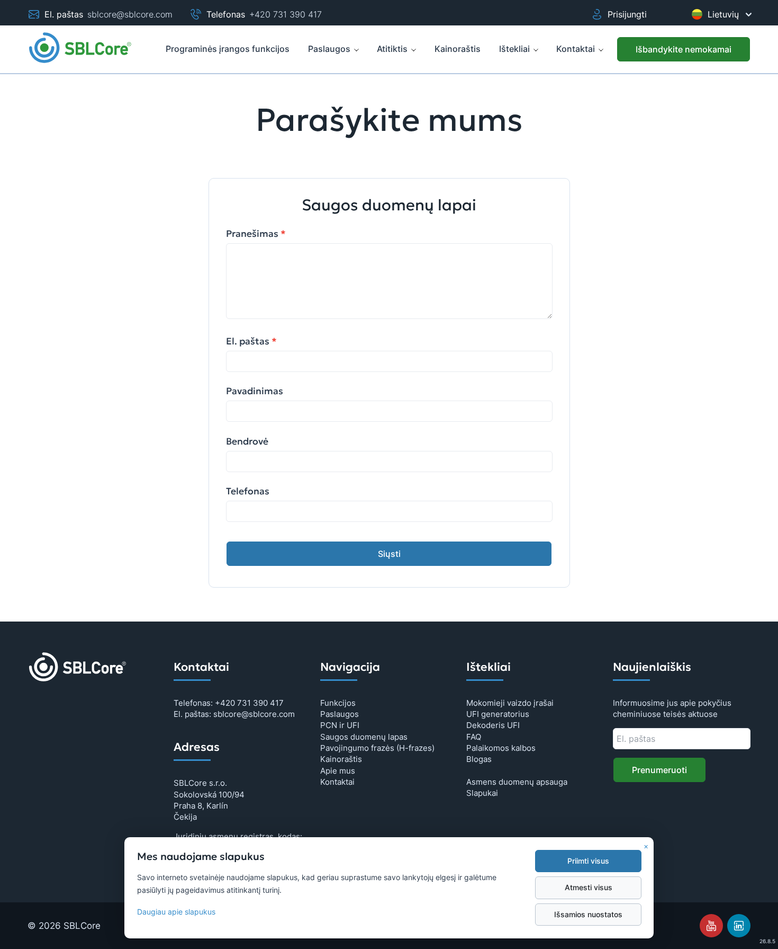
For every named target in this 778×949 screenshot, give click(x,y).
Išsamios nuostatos (588, 914)
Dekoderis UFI (493, 725)
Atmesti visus (588, 887)
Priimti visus (588, 861)
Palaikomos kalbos (501, 748)
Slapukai (482, 793)
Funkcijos (338, 703)
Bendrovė (247, 441)
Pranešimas (256, 234)
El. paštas (251, 341)
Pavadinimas (254, 391)
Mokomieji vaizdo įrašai (510, 703)
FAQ (473, 737)
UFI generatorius (497, 714)
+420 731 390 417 (285, 14)
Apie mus (337, 771)
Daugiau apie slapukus (176, 912)
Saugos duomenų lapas (364, 737)
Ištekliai (514, 48)
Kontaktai (575, 48)
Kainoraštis (341, 759)
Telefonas (247, 491)
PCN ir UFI (339, 725)
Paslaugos (329, 48)
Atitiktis (392, 48)
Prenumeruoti (659, 770)
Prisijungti (627, 14)
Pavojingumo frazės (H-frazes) (377, 748)
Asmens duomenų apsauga (516, 782)
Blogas (479, 759)
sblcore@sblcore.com (130, 14)
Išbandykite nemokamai (683, 49)
